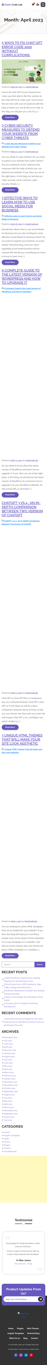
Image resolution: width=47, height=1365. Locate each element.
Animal (7, 1132)
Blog (25, 1338)
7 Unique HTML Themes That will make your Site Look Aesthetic (22, 739)
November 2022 (10, 1085)
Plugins (7, 1145)
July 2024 (8, 1041)
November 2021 (10, 1110)
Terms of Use (23, 1349)
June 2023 (8, 1063)
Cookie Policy (34, 1349)
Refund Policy (33, 1333)
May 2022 (8, 1101)
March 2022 (9, 1107)
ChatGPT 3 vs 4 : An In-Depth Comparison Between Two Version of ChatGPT (22, 509)
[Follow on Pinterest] (31, 1355)
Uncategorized (10, 1151)
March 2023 (9, 1072)
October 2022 (9, 1088)
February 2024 (10, 1050)
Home (11, 1328)
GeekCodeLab (32, 87)
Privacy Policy (13, 1349)
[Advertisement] (23, 1179)
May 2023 (8, 1066)
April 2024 (8, 1047)
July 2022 (8, 1098)
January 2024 (9, 1053)
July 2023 (8, 1060)
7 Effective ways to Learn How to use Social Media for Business (20, 204)
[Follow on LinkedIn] (26, 1355)
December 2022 (10, 1082)
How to (7, 1142)
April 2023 (8, 1069)
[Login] (37, 4)
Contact (34, 1338)
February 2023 (10, 1076)
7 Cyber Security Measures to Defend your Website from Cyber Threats (21, 132)
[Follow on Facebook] (16, 1355)
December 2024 (10, 1037)
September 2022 (11, 1091)
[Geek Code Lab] (23, 1318)
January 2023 (9, 1079)
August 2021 (9, 1117)
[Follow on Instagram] (21, 1355)
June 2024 (8, 1044)
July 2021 (8, 1120)
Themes (7, 1148)
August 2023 (9, 1056)
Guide (6, 1139)
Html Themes (33, 1328)
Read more (10, 117)
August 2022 (9, 1095)
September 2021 (11, 1114)
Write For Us (14, 1338)
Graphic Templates (12, 1135)
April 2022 (8, 1104)
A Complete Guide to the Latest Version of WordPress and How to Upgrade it (22, 276)
